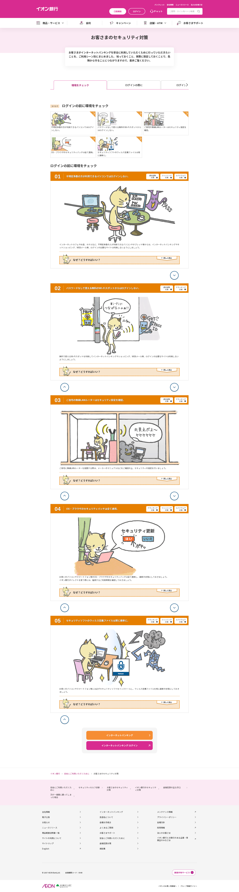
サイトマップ (48, 843)
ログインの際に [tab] (134, 85)
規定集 (102, 848)
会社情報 (170, 4)
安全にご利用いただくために (61, 788)
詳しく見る (167, 258)
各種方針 (161, 822)
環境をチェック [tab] (80, 85)
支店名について (106, 817)
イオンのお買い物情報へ (167, 886)
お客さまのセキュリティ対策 (117, 788)
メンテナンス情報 (165, 811)
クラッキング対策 (181, 288)
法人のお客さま (196, 4)
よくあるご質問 (106, 827)
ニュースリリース (182, 4)
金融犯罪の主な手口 (172, 787)
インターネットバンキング (111, 811)
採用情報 (161, 827)
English (45, 848)
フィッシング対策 (167, 177)
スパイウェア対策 (181, 177)
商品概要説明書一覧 (50, 832)
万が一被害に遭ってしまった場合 (61, 795)
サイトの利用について (51, 838)
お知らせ (46, 822)
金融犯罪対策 (105, 843)
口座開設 (118, 11)
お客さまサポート (107, 832)
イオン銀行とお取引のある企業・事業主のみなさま (172, 838)
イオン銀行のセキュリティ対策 (145, 788)
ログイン (137, 11)
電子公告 (46, 817)
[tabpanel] (119, 414)
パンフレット (159, 4)
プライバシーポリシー (166, 817)
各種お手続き (105, 822)
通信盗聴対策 (152, 177)
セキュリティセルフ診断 (89, 787)
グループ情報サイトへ (188, 886)
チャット (158, 11)
